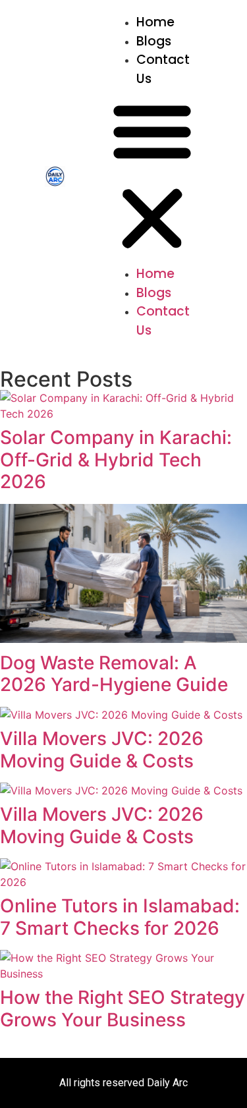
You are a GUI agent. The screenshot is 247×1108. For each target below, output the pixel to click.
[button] (152, 176)
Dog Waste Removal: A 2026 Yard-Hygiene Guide (114, 673)
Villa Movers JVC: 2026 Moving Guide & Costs (102, 749)
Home (155, 22)
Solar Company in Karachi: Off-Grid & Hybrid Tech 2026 (116, 459)
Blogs (153, 41)
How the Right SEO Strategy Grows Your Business (122, 1008)
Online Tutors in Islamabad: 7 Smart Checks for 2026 (120, 917)
